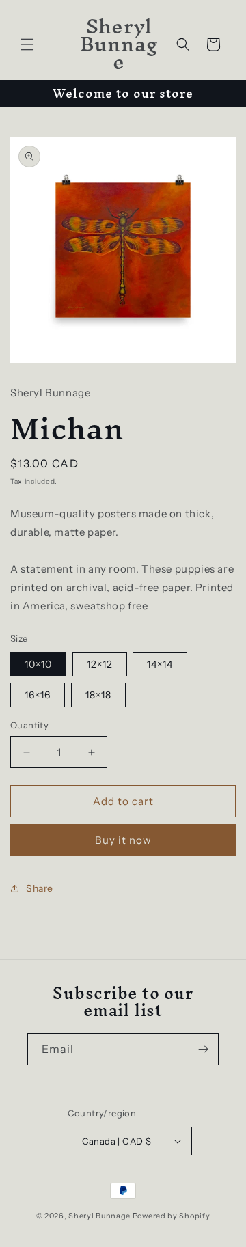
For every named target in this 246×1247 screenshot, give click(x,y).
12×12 (100, 664)
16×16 (38, 695)
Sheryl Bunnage (100, 1215)
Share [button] (39, 888)
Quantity (29, 725)
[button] (27, 44)
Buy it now (123, 840)
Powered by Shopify (171, 1215)
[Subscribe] (203, 1049)
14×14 (160, 664)
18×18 (98, 695)
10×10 (38, 664)
